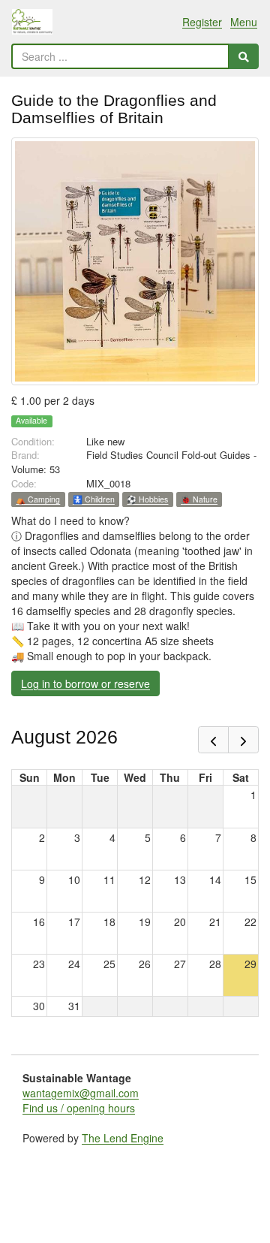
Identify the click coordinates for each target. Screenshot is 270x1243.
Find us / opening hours (78, 1107)
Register (202, 21)
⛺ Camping (38, 499)
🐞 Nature (199, 499)
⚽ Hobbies (147, 499)
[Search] (244, 56)
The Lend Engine (123, 1137)
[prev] (213, 739)
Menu (243, 21)
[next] (243, 739)
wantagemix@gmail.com (80, 1092)
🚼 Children (94, 499)
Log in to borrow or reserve (85, 683)
